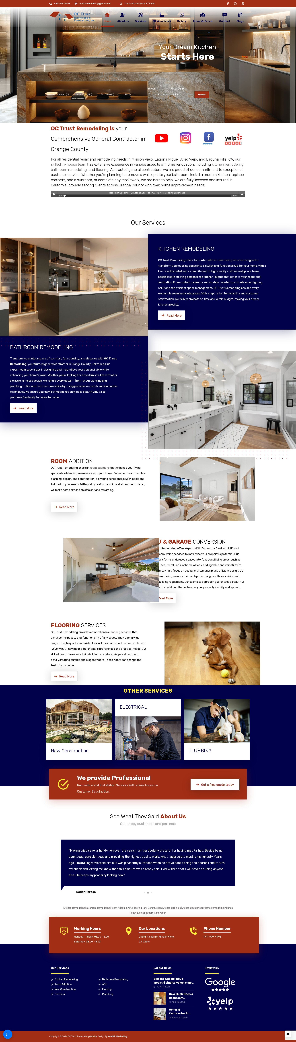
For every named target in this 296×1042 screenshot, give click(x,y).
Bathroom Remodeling (98, 907)
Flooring (137, 907)
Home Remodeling (214, 907)
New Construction (152, 907)
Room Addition (119, 907)
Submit (202, 94)
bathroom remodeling (69, 169)
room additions (99, 467)
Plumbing (107, 994)
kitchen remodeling (228, 164)
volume (242, 194)
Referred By (178, 88)
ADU (197, 548)
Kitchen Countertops (192, 907)
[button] (228, 3)
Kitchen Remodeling (74, 907)
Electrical (60, 994)
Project (151, 88)
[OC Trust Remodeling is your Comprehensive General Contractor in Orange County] (72, 16)
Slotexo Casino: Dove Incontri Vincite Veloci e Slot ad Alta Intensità (173, 982)
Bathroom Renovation (154, 912)
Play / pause (54, 194)
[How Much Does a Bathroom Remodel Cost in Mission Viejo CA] (160, 998)
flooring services (120, 632)
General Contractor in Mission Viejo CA (180, 1013)
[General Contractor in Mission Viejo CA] (160, 1014)
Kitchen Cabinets (171, 907)
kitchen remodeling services (225, 260)
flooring (102, 169)
